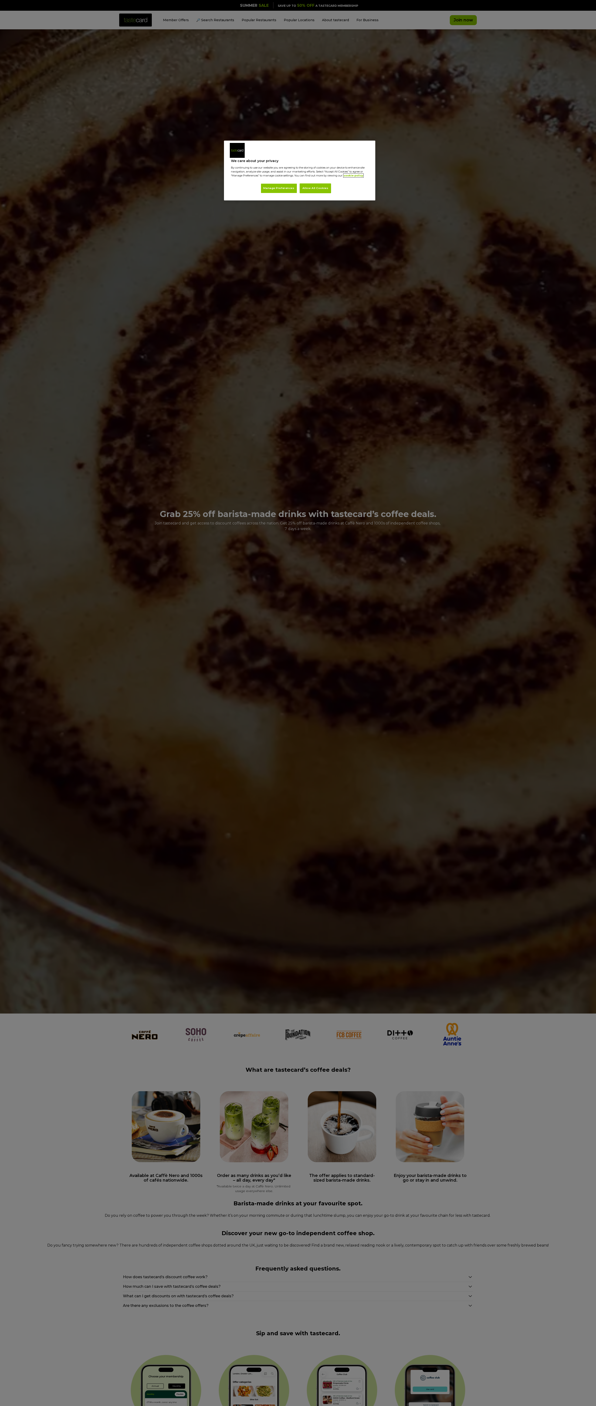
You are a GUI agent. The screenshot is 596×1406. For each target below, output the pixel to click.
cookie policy (353, 175)
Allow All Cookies (315, 188)
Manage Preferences (278, 188)
